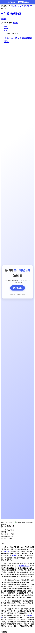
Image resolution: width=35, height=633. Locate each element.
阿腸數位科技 (19, 294)
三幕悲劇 (6, 551)
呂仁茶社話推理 (11, 14)
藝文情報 (15, 23)
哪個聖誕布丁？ (24, 566)
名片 (5, 31)
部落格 (6, 28)
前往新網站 (17, 288)
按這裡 (20, 2)
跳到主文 (3, 19)
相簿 (5, 26)
